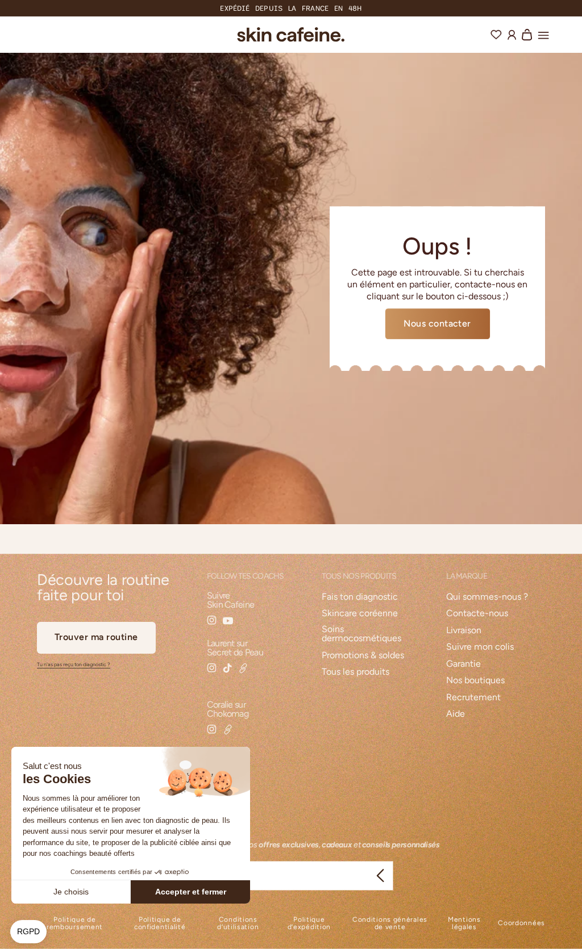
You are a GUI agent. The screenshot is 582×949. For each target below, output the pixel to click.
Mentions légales (464, 923)
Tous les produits (355, 672)
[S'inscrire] (380, 876)
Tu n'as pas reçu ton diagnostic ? (73, 664)
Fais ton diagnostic (360, 597)
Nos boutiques (475, 680)
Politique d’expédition (309, 923)
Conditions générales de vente (389, 923)
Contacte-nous (477, 613)
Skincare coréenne (360, 613)
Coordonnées (521, 923)
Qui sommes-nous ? (487, 597)
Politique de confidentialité (160, 923)
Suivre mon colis (480, 647)
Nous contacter (437, 323)
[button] (543, 33)
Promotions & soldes (363, 655)
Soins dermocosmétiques (361, 634)
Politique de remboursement (75, 923)
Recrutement (473, 698)
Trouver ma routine (96, 637)
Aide (455, 714)
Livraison (463, 631)
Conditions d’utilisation (238, 923)
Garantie (463, 664)
